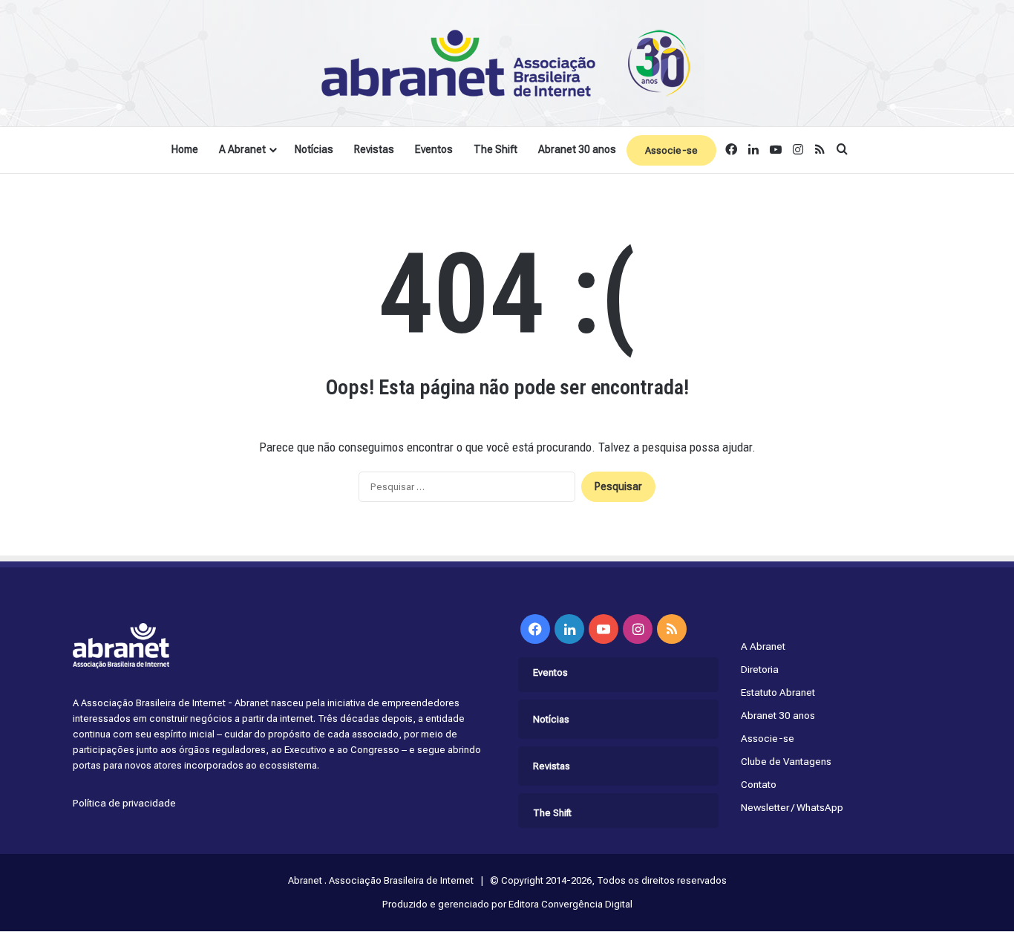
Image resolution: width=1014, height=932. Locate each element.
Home (184, 149)
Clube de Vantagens (786, 761)
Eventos (434, 149)
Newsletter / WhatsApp (792, 807)
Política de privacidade (124, 803)
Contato (758, 784)
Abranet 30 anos (577, 149)
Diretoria (760, 669)
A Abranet (242, 149)
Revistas (374, 149)
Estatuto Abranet (778, 692)
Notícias (314, 149)
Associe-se (671, 150)
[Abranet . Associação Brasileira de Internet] (507, 63)
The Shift (495, 149)
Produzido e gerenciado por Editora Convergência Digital (507, 904)
